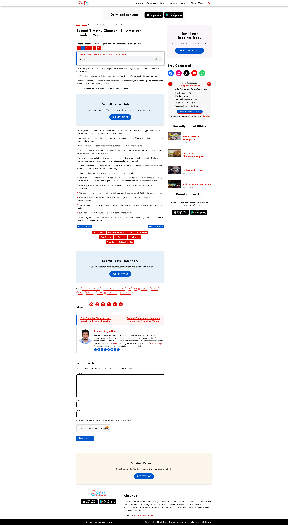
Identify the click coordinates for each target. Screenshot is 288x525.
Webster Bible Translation (197, 185)
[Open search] (209, 3)
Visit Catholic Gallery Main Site (120, 242)
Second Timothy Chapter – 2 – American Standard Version (143, 319)
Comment (80, 373)
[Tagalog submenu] (178, 3)
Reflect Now (144, 476)
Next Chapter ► (156, 226)
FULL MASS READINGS (189, 112)
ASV (129, 289)
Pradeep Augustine (105, 331)
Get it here (206, 116)
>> (209, 84)
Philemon (134, 237)
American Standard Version (91, 289)
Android (110, 343)
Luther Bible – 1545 (193, 171)
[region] (190, 99)
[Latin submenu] (187, 3)
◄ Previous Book (84, 226)
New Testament (112, 293)
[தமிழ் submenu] (166, 3)
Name (78, 400)
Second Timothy (125, 293)
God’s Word (90, 293)
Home (78, 25)
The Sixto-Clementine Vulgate (193, 155)
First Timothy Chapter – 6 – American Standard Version (95, 319)
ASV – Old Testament (117, 232)
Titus (120, 237)
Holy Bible (100, 293)
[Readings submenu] (157, 3)
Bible (135, 289)
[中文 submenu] (195, 3)
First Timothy (106, 237)
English (84, 25)
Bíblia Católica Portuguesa (191, 138)
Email (78, 410)
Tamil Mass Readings (189, 50)
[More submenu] (204, 3)
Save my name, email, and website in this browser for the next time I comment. (105, 420)
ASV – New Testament (137, 232)
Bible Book (144, 289)
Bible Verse (154, 289)
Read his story (155, 343)
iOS (115, 343)
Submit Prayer (120, 117)
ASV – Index (99, 232)
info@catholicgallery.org (144, 515)
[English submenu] (144, 3)
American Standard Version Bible (114, 289)
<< (170, 84)
